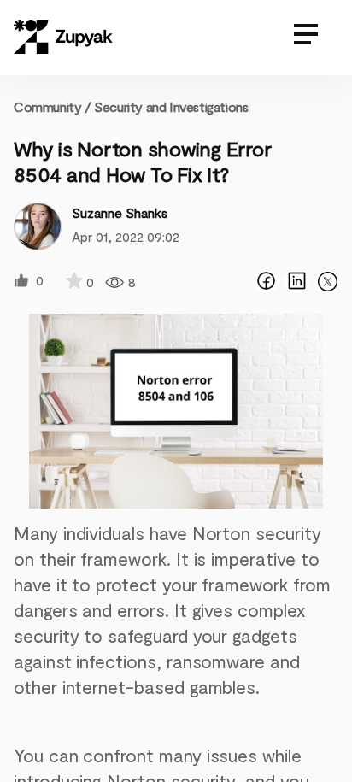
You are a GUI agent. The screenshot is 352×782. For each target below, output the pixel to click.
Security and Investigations (171, 106)
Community (52, 106)
